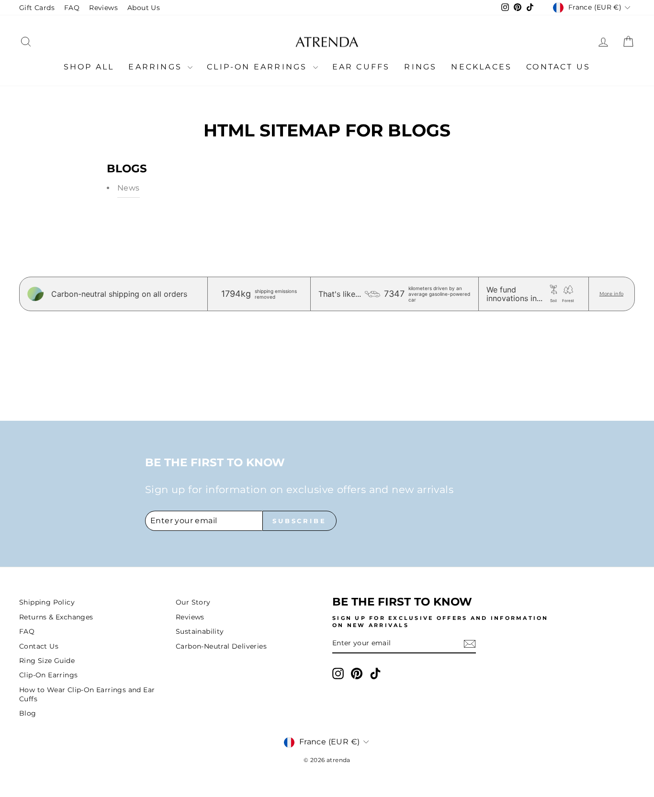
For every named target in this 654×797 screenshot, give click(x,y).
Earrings (156, 66)
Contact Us (558, 66)
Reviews (103, 7)
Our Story (193, 602)
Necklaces (481, 66)
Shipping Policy (47, 602)
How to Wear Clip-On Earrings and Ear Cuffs (87, 694)
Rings (420, 66)
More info (611, 294)
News (128, 187)
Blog (27, 713)
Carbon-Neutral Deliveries (221, 646)
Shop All (89, 66)
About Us (143, 7)
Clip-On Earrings (258, 66)
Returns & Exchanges (56, 617)
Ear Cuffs (361, 66)
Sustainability (200, 631)
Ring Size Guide (47, 660)
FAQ (71, 7)
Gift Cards (37, 7)
